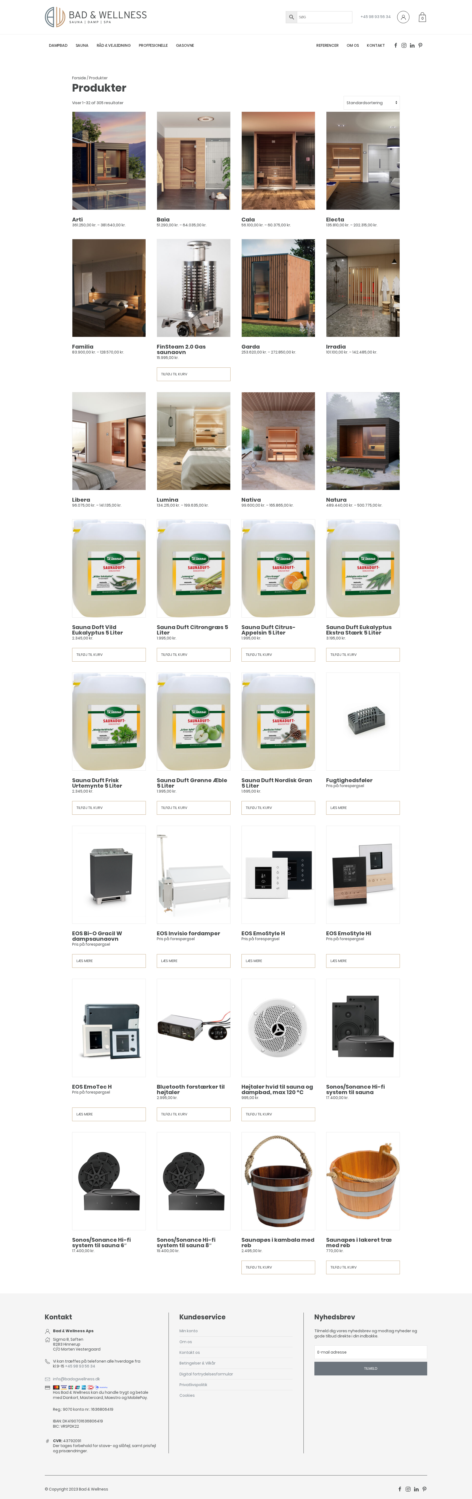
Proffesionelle (153, 45)
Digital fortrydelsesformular (206, 1374)
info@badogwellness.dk (76, 1379)
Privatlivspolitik (193, 1384)
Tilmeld (370, 1368)
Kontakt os (189, 1352)
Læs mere (339, 807)
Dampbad (58, 45)
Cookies (187, 1395)
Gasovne (185, 45)
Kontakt (376, 45)
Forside (79, 78)
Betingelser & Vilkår (197, 1363)
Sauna (82, 45)
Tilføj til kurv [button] (174, 374)
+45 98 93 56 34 (376, 16)
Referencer (327, 45)
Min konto (188, 1331)
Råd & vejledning (114, 45)
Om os (353, 45)
